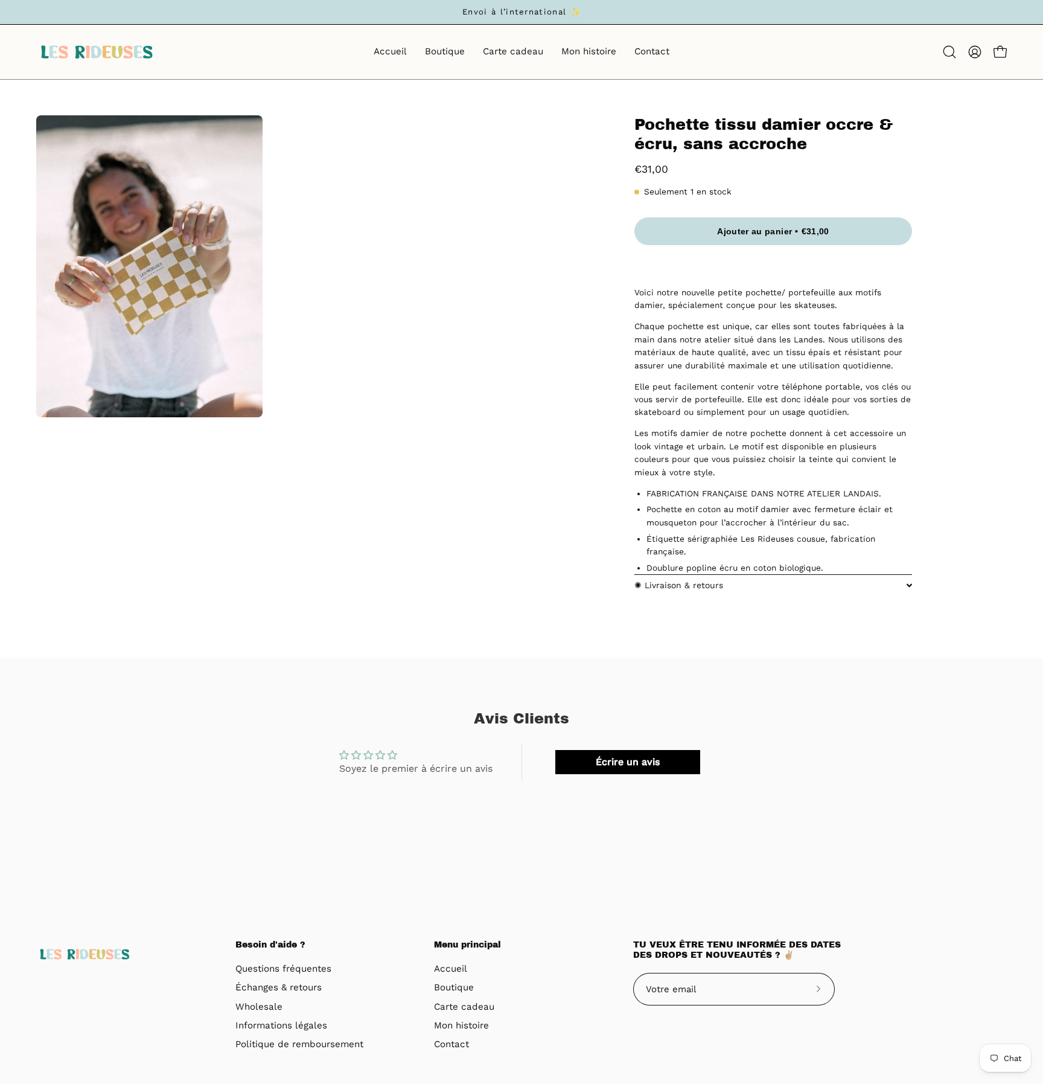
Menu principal (467, 944)
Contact (451, 1044)
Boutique (454, 988)
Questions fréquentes (283, 968)
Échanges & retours (278, 988)
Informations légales (281, 1025)
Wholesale (258, 1006)
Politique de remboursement (299, 1044)
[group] (521, 12)
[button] (949, 52)
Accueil (450, 968)
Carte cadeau (464, 1006)
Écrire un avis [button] (628, 762)
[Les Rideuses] (96, 52)
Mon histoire (461, 1025)
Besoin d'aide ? (270, 944)
